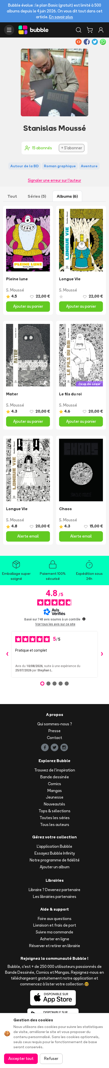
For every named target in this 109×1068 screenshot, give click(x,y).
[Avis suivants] (101, 654)
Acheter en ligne (54, 938)
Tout (12, 196)
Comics (54, 783)
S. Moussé (15, 290)
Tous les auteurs (54, 824)
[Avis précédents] (7, 654)
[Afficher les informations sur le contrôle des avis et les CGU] (84, 619)
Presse (54, 730)
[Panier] (90, 30)
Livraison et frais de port (54, 925)
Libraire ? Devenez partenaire (54, 889)
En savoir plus (61, 16)
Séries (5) (37, 196)
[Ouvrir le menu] (9, 30)
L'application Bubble (54, 846)
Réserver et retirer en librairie (54, 945)
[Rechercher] (79, 30)
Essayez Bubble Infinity (54, 853)
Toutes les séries (55, 817)
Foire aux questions (54, 918)
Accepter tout (20, 1058)
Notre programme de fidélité (55, 860)
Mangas (54, 790)
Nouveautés (54, 804)
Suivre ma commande (54, 932)
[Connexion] (101, 30)
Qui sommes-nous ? (54, 724)
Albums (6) (67, 196)
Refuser (51, 1058)
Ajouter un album (54, 866)
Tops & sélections (54, 810)
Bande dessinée (54, 777)
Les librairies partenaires (54, 896)
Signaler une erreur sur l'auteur (54, 180)
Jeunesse (54, 797)
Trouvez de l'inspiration (54, 770)
